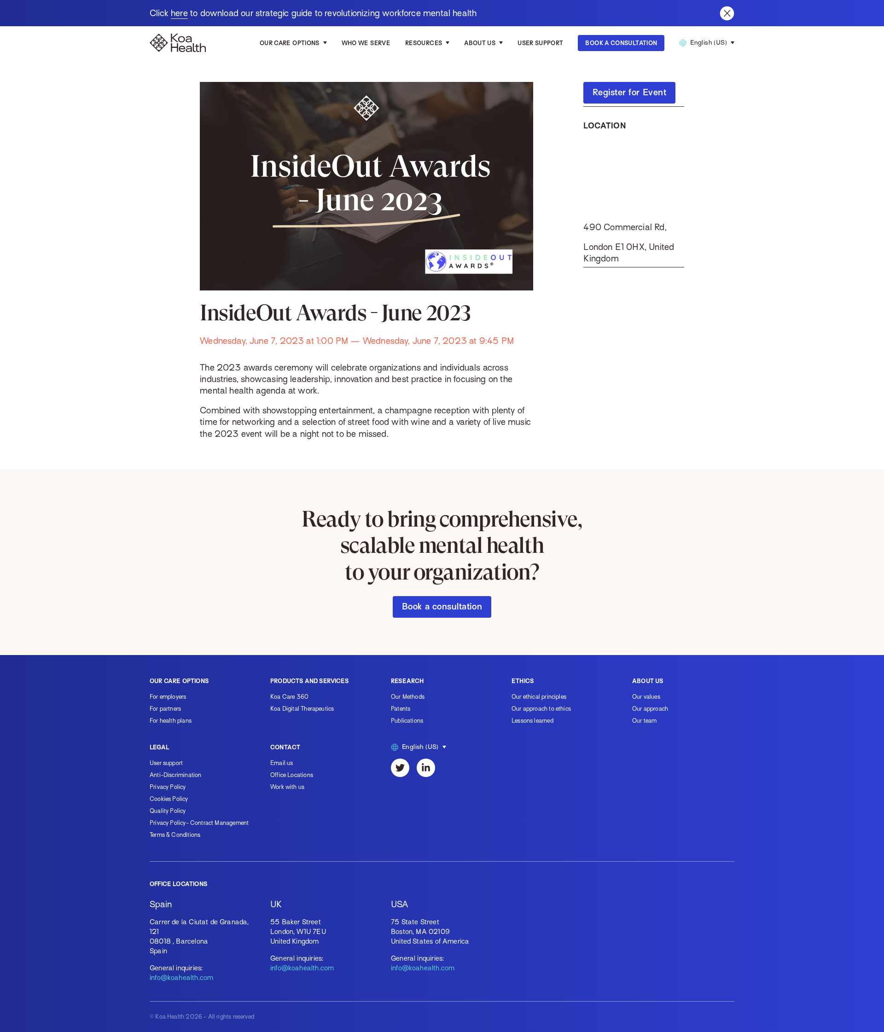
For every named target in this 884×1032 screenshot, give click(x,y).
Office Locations (291, 774)
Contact (285, 747)
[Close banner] (727, 13)
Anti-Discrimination (175, 774)
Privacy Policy (168, 786)
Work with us (287, 786)
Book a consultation (442, 606)
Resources (423, 43)
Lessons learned (532, 720)
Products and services (309, 681)
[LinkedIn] (426, 768)
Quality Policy (168, 810)
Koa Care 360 (289, 696)
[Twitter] (400, 768)
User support (166, 763)
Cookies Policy (169, 798)
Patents (400, 708)
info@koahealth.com (181, 977)
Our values (646, 696)
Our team (644, 720)
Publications (407, 720)
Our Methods (408, 696)
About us (479, 43)
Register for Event (629, 92)
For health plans (171, 720)
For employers (168, 696)
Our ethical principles (539, 696)
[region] (633, 176)
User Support (540, 43)
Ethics (523, 681)
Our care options (290, 43)
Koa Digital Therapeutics (302, 708)
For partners (165, 708)
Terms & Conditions (175, 834)
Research (407, 681)
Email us (281, 763)
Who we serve (366, 43)
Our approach (650, 708)
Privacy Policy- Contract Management (199, 822)
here (179, 13)
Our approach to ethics (541, 708)
